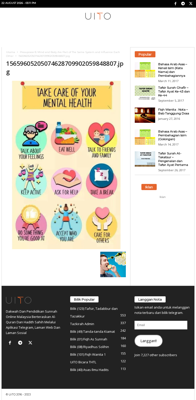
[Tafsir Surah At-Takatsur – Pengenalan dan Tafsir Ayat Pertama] (145, 159)
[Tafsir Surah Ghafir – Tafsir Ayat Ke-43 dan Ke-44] (145, 93)
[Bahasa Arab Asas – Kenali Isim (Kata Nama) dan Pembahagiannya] (145, 69)
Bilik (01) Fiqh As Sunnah (88, 339)
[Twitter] (191, 4)
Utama (10, 52)
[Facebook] (175, 4)
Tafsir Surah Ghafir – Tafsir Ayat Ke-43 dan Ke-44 (174, 91)
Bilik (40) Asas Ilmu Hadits (89, 369)
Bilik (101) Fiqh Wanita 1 (88, 354)
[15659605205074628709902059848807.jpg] (66, 165)
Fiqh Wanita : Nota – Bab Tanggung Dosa (173, 111)
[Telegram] (183, 4)
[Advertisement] (162, 226)
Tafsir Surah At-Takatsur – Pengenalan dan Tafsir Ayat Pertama (173, 159)
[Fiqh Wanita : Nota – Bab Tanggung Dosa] (145, 115)
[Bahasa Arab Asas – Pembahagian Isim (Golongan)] (145, 137)
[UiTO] (98, 16)
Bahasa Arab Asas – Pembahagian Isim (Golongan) (172, 135)
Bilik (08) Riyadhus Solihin (89, 346)
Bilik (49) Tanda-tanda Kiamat (92, 331)
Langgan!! (148, 340)
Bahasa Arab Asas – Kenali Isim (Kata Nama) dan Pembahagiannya (172, 69)
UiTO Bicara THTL (83, 362)
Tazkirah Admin (82, 324)
